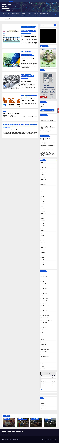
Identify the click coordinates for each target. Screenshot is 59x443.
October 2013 (42, 218)
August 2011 (42, 252)
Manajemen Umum (43, 322)
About (9, 13)
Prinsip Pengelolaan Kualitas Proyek (46, 120)
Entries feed (42, 403)
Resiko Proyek (42, 346)
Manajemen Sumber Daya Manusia (25, 30)
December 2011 (43, 245)
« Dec (41, 389)
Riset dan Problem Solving (44, 349)
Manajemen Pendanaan (44, 305)
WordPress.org (42, 408)
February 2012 (42, 242)
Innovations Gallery (44, 13)
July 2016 (42, 174)
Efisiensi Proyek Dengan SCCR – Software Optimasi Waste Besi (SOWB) (28, 36)
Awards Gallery (15, 13)
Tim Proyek (42, 366)
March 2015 (42, 196)
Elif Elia (41, 142)
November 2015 (43, 179)
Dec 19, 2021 (7, 423)
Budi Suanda (29, 38)
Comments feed (43, 405)
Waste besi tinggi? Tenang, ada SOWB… (13, 129)
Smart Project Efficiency (44, 356)
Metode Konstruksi (33, 30)
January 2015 (42, 201)
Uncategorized (42, 368)
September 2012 (43, 230)
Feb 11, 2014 (6, 115)
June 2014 (42, 203)
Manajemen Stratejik (43, 317)
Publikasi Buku (6, 15)
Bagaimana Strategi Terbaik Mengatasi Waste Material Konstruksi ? (28, 100)
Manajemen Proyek (29, 54)
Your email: (42, 104)
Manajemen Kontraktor (24, 27)
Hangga (41, 145)
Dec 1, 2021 (47, 423)
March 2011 (42, 264)
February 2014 (42, 208)
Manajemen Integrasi (28, 51)
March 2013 (42, 225)
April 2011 (42, 262)
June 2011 (42, 257)
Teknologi (8, 127)
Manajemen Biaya (33, 26)
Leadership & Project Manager (45, 283)
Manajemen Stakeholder (44, 315)
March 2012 (42, 240)
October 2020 (42, 169)
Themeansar (18, 439)
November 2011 (43, 247)
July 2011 (42, 254)
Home (4, 13)
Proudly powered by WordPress (6, 439)
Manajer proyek (43, 327)
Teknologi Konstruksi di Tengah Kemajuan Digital (41, 15)
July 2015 (42, 189)
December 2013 (43, 213)
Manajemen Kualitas (43, 300)
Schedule (42, 354)
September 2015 (43, 184)
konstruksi (28, 26)
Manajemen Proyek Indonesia (6, 7)
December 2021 (43, 162)
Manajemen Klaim (43, 293)
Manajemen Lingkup (23, 54)
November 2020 (43, 167)
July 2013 (42, 223)
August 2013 (42, 220)
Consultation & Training (26, 13)
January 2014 (42, 211)
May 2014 (42, 206)
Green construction (24, 26)
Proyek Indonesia (43, 344)
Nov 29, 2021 (24, 38)
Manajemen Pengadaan (31, 27)
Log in (41, 400)
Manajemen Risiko (23, 55)
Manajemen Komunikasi (44, 295)
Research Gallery (15, 15)
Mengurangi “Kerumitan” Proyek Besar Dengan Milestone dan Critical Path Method (47, 154)
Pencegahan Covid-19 (44, 337)
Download (36, 13)
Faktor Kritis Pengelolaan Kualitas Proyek (8, 422)
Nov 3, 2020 (23, 83)
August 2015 (42, 186)
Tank (41, 138)
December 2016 (43, 172)
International (42, 278)
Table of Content (25, 15)
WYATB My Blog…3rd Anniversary (11, 113)
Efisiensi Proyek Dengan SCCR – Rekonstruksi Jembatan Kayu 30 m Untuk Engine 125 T (47, 127)
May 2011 (42, 259)
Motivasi (41, 332)
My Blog (41, 334)
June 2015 (42, 191)
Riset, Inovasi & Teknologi (30, 55)
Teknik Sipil (4, 127)
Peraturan (42, 339)
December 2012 (43, 228)
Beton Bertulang (5, 124)
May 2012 (42, 235)
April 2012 (42, 237)
